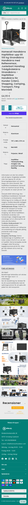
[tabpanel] (14, 279)
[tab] (8, 268)
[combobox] (14, 13)
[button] (22, 8)
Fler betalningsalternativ (14, 117)
